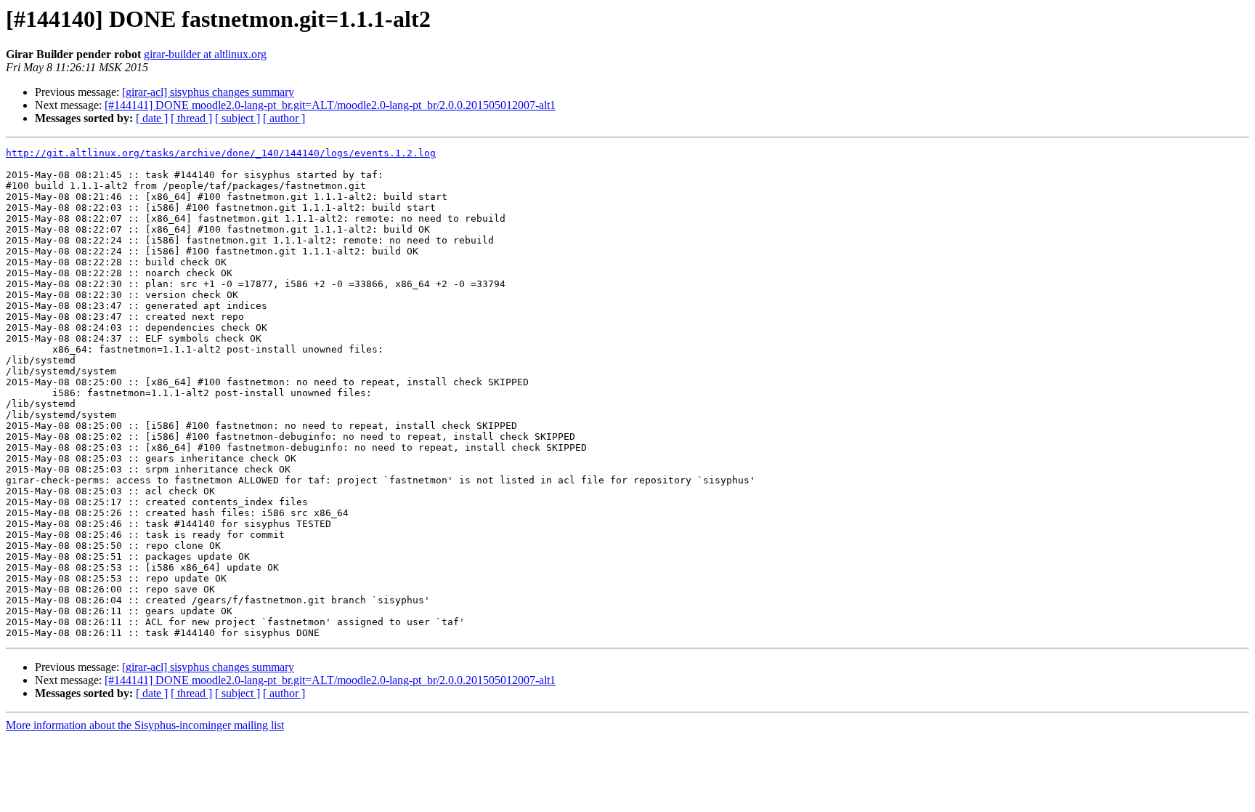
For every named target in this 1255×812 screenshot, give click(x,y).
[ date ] (152, 118)
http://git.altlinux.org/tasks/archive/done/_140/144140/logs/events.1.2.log (221, 153)
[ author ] (284, 118)
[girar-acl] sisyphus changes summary (208, 92)
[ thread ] (191, 118)
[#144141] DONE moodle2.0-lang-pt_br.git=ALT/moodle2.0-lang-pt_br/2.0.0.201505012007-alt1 (330, 105)
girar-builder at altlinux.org (205, 54)
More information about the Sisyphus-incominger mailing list (145, 725)
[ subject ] (237, 118)
